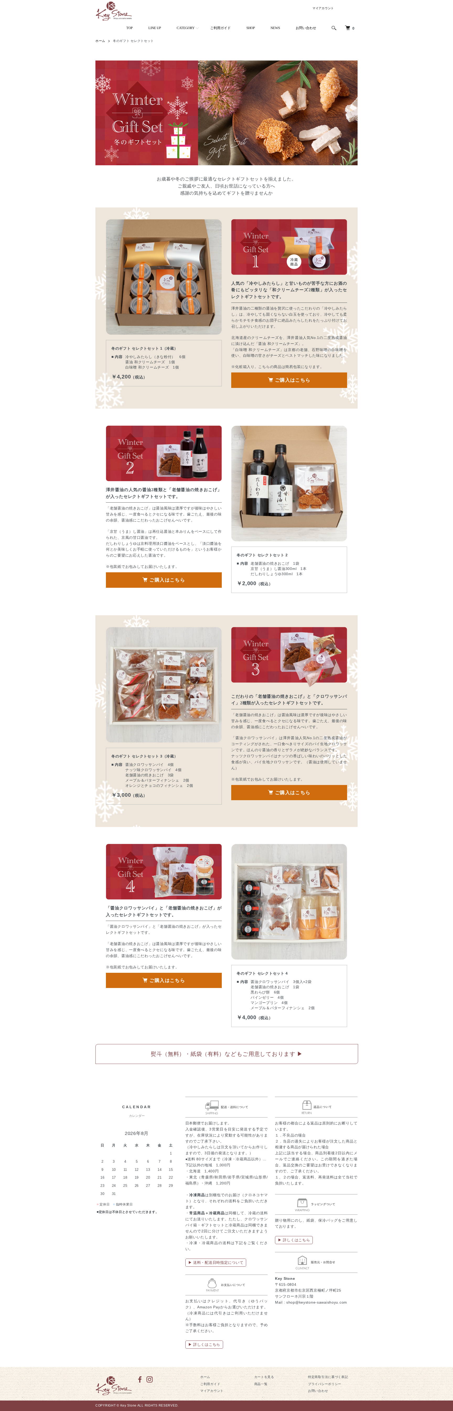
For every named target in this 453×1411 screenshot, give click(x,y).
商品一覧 (261, 1384)
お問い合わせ (306, 28)
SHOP (250, 28)
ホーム (100, 41)
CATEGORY (186, 28)
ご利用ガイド (220, 28)
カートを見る (264, 1377)
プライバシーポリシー (324, 1384)
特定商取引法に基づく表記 (328, 1377)
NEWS (275, 28)
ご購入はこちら (293, 380)
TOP (129, 28)
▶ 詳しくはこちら (204, 1344)
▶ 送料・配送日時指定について (216, 1262)
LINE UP (154, 28)
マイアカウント (323, 8)
